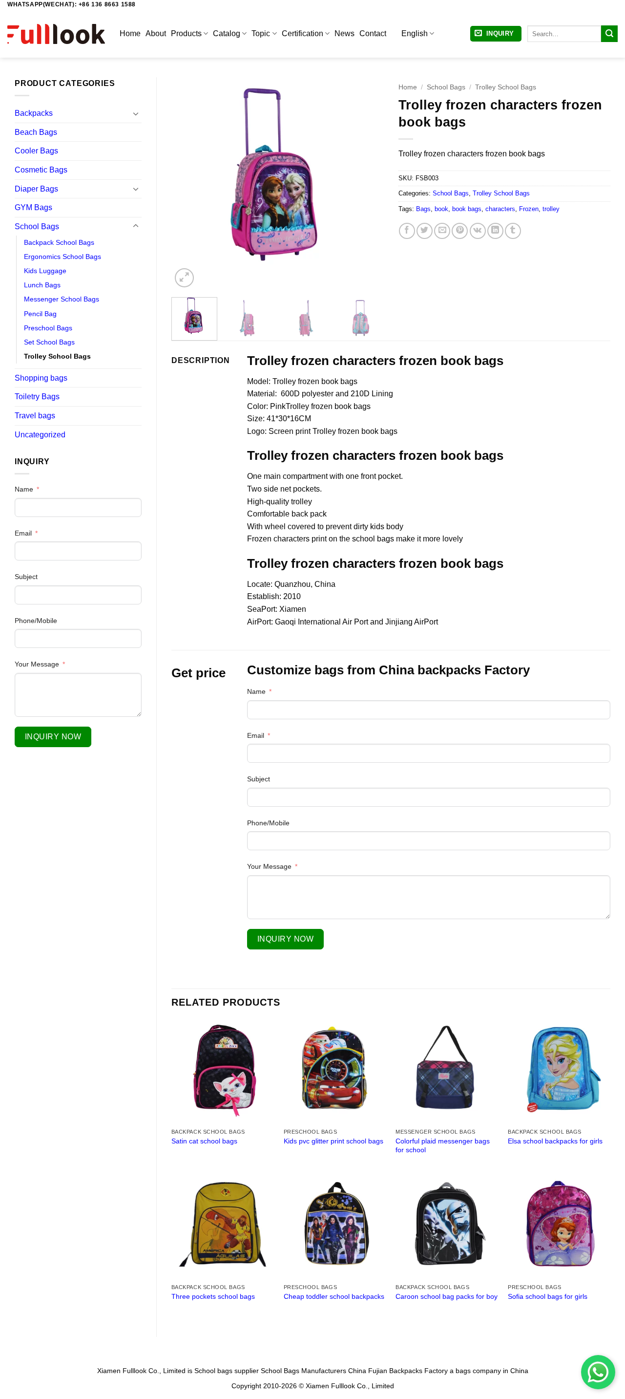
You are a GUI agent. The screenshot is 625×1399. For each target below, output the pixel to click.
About (156, 33)
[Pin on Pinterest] (460, 231)
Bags (423, 209)
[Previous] (188, 183)
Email (23, 533)
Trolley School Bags (57, 356)
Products (186, 33)
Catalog (226, 33)
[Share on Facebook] (407, 231)
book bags (466, 209)
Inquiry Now (53, 736)
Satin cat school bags (204, 1141)
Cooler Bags (36, 151)
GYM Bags (33, 207)
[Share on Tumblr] (513, 231)
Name (24, 489)
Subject (26, 577)
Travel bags (35, 415)
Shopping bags (41, 378)
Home (130, 33)
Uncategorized (40, 434)
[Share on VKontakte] (478, 231)
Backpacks (34, 113)
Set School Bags (49, 342)
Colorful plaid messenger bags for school (443, 1145)
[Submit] (609, 33)
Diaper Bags (36, 189)
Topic (260, 33)
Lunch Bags (42, 285)
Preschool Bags (48, 328)
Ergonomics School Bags (62, 256)
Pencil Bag (40, 314)
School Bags (37, 226)
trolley (551, 209)
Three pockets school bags (213, 1296)
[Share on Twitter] (425, 231)
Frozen (529, 209)
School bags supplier (226, 1371)
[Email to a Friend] (442, 231)
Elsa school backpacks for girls (555, 1141)
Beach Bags (36, 132)
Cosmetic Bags (41, 170)
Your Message (37, 664)
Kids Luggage (45, 271)
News (344, 33)
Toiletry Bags (37, 396)
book (441, 209)
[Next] (367, 183)
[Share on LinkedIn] (495, 231)
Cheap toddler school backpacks (334, 1296)
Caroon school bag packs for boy (447, 1296)
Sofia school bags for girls (547, 1296)
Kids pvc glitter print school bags (333, 1141)
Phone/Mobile (36, 620)
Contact (372, 33)
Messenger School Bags (61, 299)
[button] (495, 34)
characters (500, 209)
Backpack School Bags (59, 242)
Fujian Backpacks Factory (408, 1371)
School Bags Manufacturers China (313, 1371)
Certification (302, 33)
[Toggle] (136, 113)
